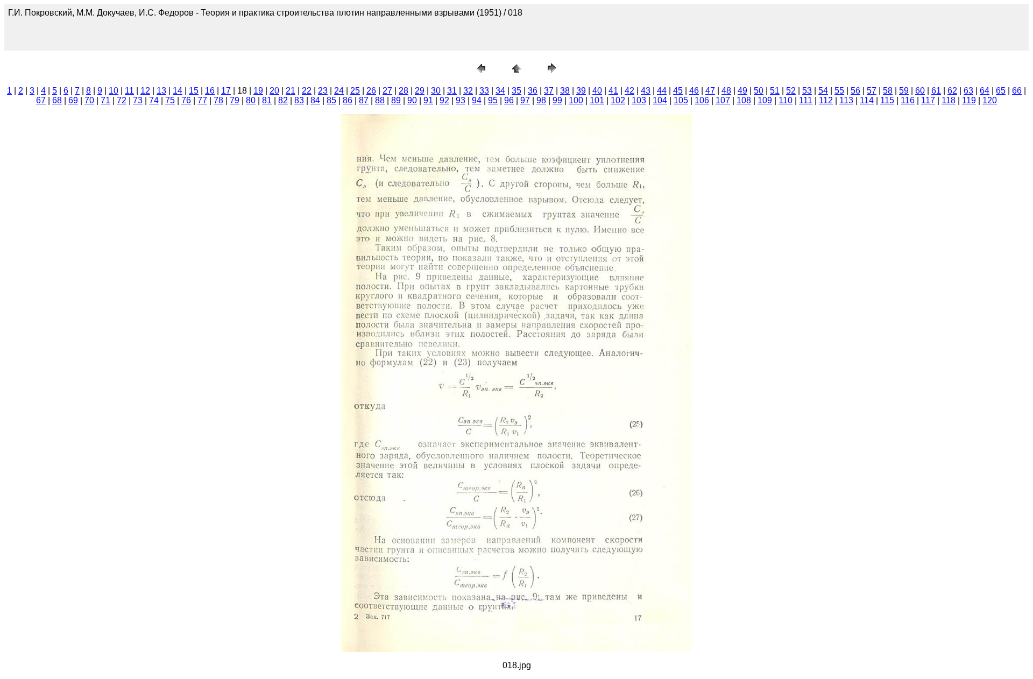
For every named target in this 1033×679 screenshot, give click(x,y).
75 (170, 100)
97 (525, 100)
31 (452, 90)
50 (758, 90)
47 (710, 90)
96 (509, 100)
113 (846, 100)
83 (299, 100)
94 (477, 100)
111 (805, 100)
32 (468, 90)
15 (194, 90)
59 (904, 90)
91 (428, 100)
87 (364, 100)
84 (315, 100)
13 (161, 90)
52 (791, 90)
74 (154, 100)
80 (251, 100)
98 (541, 100)
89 (396, 100)
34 (500, 90)
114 (867, 100)
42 (629, 90)
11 (129, 90)
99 (557, 100)
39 (581, 90)
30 (436, 90)
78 (218, 100)
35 (516, 90)
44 (662, 90)
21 (290, 90)
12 (145, 90)
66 (1017, 90)
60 (920, 90)
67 (41, 100)
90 (412, 100)
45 (678, 90)
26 (371, 90)
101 (597, 100)
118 (949, 100)
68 (57, 100)
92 (444, 100)
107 (723, 100)
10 (113, 90)
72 (121, 100)
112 (826, 100)
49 (742, 90)
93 (460, 100)
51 (775, 90)
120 (989, 100)
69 (73, 100)
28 (403, 90)
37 (549, 90)
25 (355, 90)
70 (89, 100)
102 (618, 100)
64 (984, 90)
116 (908, 100)
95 (493, 100)
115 (887, 100)
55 (839, 90)
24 (339, 90)
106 (702, 100)
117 (928, 100)
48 (726, 90)
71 (105, 100)
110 (786, 100)
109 (765, 100)
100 (576, 100)
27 (387, 90)
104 (660, 100)
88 (380, 100)
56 (855, 90)
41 (613, 90)
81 (267, 100)
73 (138, 100)
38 (565, 90)
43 (645, 90)
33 (484, 90)
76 (186, 100)
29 (419, 90)
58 (888, 90)
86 (347, 100)
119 (969, 100)
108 (744, 100)
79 (234, 100)
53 (807, 90)
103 (639, 100)
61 (936, 90)
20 (274, 90)
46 (694, 90)
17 (226, 90)
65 (1001, 90)
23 (323, 90)
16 (210, 90)
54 (823, 90)
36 (532, 90)
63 (968, 90)
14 (177, 90)
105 (681, 100)
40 (597, 90)
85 (331, 100)
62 (952, 90)
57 (871, 90)
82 (283, 100)
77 (202, 100)
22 (307, 90)
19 (258, 90)
